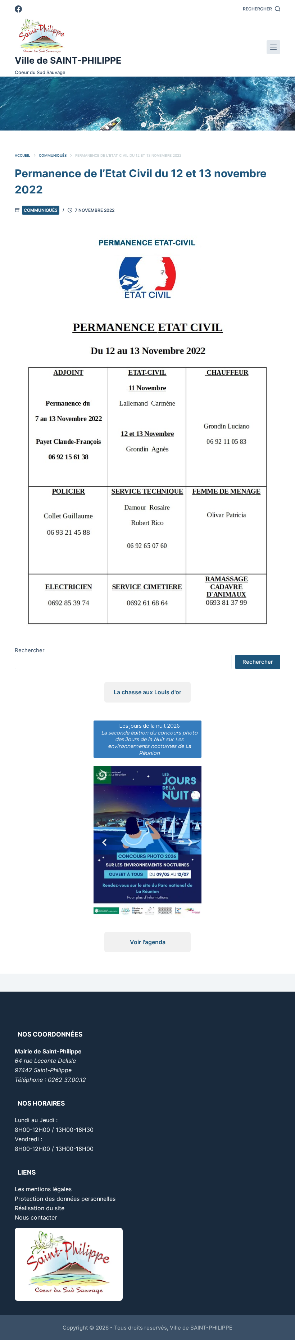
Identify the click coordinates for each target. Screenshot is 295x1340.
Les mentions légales (43, 1189)
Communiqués (41, 210)
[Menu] (273, 47)
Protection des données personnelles (65, 1198)
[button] (143, 124)
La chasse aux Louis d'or (147, 692)
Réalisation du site (39, 1208)
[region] (147, 104)
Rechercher (30, 650)
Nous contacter (36, 1217)
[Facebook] (18, 9)
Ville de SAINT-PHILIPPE (68, 60)
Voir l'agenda (147, 942)
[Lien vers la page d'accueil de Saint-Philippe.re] (68, 36)
